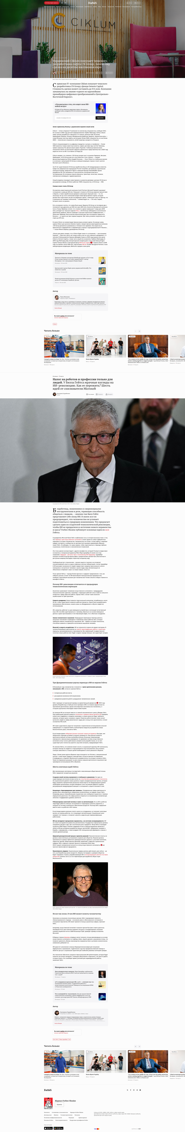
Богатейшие (126, 6)
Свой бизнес (88, 6)
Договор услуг (48, 1115)
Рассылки (77, 1115)
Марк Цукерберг (64, 1039)
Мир (99, 6)
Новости (58, 6)
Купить (59, 1104)
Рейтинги (118, 6)
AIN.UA (84, 244)
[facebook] (130, 1090)
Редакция (71, 1117)
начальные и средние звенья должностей (88, 714)
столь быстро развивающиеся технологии (94, 779)
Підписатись (100, 117)
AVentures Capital (84, 242)
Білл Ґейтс (55, 1039)
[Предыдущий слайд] (135, 1046)
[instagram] (133, 1090)
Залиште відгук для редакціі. (61, 317)
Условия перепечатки (66, 1115)
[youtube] (140, 1090)
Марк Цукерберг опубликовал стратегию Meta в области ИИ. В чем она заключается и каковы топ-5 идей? (74, 973)
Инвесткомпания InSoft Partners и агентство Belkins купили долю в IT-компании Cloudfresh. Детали (73, 279)
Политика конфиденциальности (53, 1117)
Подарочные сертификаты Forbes (79, 1120)
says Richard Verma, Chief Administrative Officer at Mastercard (148, 360)
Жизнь (104, 6)
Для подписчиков (49, 6)
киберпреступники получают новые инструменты (80, 733)
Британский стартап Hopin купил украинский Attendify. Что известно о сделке (73, 268)
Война (95, 6)
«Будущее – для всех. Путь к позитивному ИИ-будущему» (78, 554)
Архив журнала (83, 1117)
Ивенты (56, 1115)
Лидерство (111, 6)
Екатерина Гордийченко (63, 393)
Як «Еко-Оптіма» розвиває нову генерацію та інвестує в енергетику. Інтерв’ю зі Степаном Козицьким (61, 360)
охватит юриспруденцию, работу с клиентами (91, 629)
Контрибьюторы (136, 6)
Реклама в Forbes (48, 1120)
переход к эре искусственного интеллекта (68, 539)
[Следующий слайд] (139, 331)
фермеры (67, 937)
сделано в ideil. (136, 1128)
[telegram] (137, 1090)
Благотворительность (61, 1120)
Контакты (47, 1112)
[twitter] (127, 1090)
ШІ (69, 1039)
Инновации (79, 6)
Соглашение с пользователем (60, 1112)
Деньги (72, 6)
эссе (107, 530)
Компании (66, 6)
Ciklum (54, 324)
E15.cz (77, 210)
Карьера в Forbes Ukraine (76, 1112)
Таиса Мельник (61, 72)
